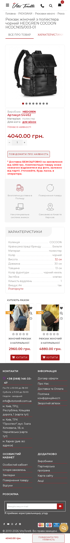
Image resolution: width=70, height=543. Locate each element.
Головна (10, 13)
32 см (58, 259)
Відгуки (8, 485)
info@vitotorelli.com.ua (17, 401)
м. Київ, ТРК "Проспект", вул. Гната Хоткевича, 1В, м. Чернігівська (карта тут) (17, 428)
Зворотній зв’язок (49, 403)
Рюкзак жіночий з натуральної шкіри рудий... (57, 343)
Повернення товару (16, 480)
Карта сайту (45, 475)
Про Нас (43, 383)
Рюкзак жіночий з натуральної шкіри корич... (27, 343)
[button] (23, 104)
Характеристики (50, 34)
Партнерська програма (46, 468)
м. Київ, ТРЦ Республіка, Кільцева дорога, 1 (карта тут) (16, 410)
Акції (41, 480)
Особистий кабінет (15, 464)
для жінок (29, 122)
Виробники (45, 461)
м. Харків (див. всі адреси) (14, 443)
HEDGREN (29, 111)
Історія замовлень (14, 470)
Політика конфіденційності (49, 396)
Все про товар (19, 34)
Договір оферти (48, 378)
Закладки (9, 475)
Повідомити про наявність (48, 538)
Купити (29, 357)
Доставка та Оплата (50, 388)
